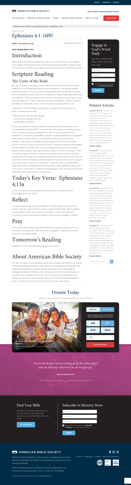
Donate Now (100, 345)
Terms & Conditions (111, 456)
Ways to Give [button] (91, 18)
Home (78, 456)
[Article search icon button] (111, 261)
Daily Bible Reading (40, 26)
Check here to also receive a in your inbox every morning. (79, 426)
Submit (98, 90)
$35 (93, 323)
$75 (107, 323)
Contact (116, 2)
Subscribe (106, 2)
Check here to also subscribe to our (104, 85)
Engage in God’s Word (22, 26)
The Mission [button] (18, 18)
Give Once (107, 309)
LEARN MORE (26, 424)
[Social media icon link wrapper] (110, 452)
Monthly (93, 309)
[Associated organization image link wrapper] (100, 462)
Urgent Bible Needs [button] (72, 18)
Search (96, 2)
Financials (87, 456)
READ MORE (95, 146)
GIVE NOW (111, 18)
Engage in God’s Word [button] (38, 18)
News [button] (55, 18)
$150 (93, 330)
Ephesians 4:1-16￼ (56, 26)
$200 (107, 330)
